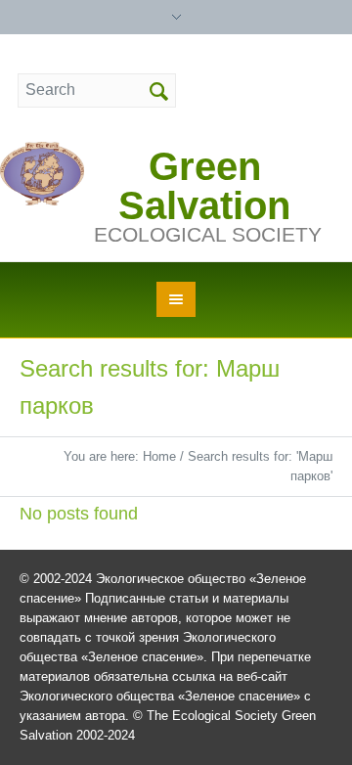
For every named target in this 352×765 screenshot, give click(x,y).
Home (159, 456)
